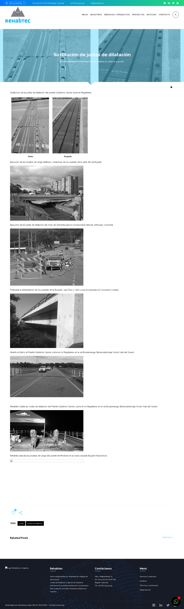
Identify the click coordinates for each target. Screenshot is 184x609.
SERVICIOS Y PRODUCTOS (117, 15)
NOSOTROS (96, 15)
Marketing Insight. (25, 605)
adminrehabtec (70, 61)
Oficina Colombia (15, 3)
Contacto (143, 581)
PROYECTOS (138, 15)
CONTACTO (164, 15)
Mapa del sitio (145, 590)
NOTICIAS (151, 15)
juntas (21, 523)
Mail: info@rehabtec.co (103, 576)
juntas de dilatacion (34, 523)
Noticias (84, 61)
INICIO (85, 15)
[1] (176, 603)
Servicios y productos (148, 576)
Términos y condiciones (149, 585)
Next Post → (168, 537)
